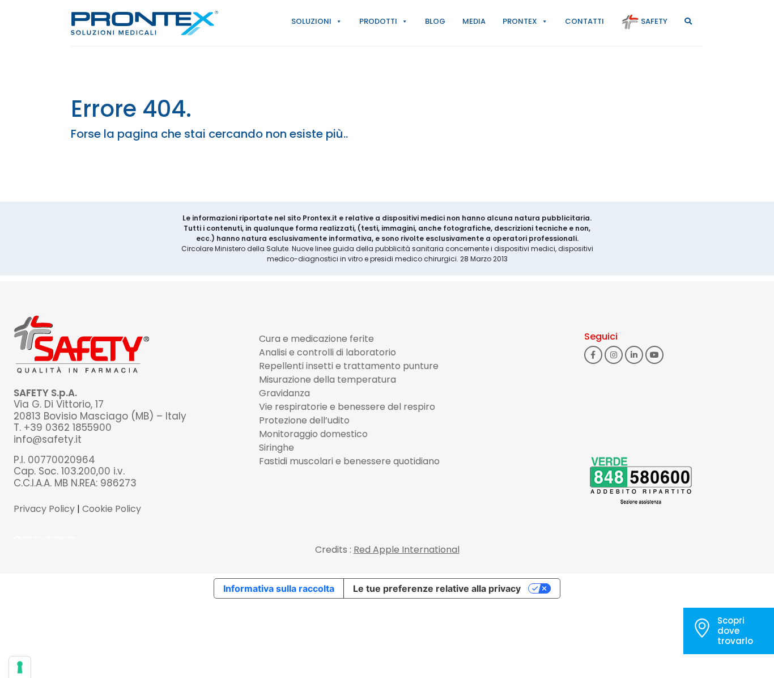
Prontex (520, 21)
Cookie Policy (111, 508)
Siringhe (276, 447)
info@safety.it (48, 439)
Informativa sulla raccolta (278, 588)
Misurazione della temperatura (327, 379)
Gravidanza (284, 393)
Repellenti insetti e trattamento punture (349, 365)
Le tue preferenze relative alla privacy (437, 588)
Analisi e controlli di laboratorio (327, 352)
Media (474, 21)
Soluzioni (311, 21)
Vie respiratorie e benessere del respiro (347, 406)
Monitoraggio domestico (313, 433)
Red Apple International (407, 549)
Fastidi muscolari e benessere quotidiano (349, 461)
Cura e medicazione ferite (316, 338)
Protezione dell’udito (304, 420)
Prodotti (378, 21)
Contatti (584, 21)
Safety (653, 21)
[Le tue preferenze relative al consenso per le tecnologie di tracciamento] (20, 667)
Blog (435, 21)
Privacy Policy (44, 508)
